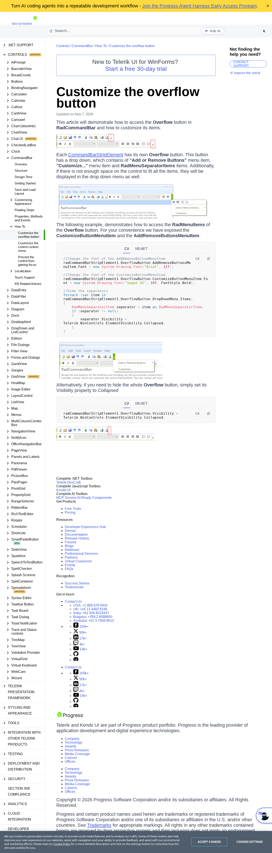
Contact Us (73, 601)
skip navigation (22, 23)
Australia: (93, 620)
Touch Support (25, 277)
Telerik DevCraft (68, 482)
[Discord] (75, 660)
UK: (90, 609)
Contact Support (241, 63)
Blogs (69, 546)
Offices (70, 761)
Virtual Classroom (78, 561)
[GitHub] (75, 655)
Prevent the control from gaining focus (27, 260)
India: (91, 613)
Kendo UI (63, 490)
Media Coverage (77, 754)
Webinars (72, 550)
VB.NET (141, 249)
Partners (71, 557)
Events (70, 565)
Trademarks (99, 825)
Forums (70, 542)
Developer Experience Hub (85, 527)
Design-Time (23, 177)
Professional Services (81, 553)
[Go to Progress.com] (70, 717)
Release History (77, 538)
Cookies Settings (250, 842)
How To (101, 46)
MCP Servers (66, 497)
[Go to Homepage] (35, 23)
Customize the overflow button (28, 234)
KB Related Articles (28, 284)
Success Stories (77, 583)
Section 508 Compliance (19, 791)
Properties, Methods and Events (29, 218)
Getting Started (25, 183)
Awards (70, 746)
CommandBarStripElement (95, 154)
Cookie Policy (62, 844)
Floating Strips (24, 210)
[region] (136, 842)
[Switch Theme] (264, 31)
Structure (21, 170)
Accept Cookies (209, 842)
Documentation (76, 534)
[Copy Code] (208, 259)
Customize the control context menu (28, 246)
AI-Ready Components (94, 497)
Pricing (70, 512)
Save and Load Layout (25, 191)
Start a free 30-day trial (136, 69)
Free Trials (73, 508)
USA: (90, 605)
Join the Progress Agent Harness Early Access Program (199, 5)
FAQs (69, 569)
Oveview (21, 164)
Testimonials (74, 587)
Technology (73, 742)
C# (127, 249)
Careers (71, 758)
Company (72, 738)
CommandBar (82, 46)
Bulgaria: (92, 617)
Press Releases (77, 750)
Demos (70, 530)
